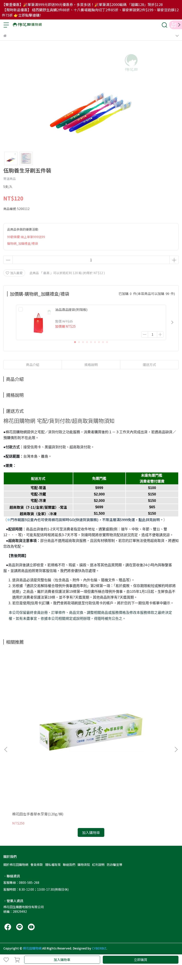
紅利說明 (98, 864)
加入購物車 (62, 959)
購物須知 (83, 864)
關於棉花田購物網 (15, 864)
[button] (172, 322)
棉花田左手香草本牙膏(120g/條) (37, 814)
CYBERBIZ (99, 948)
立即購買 (140, 959)
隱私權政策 (53, 864)
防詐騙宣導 (114, 864)
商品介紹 (32, 364)
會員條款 (36, 864)
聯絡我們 (69, 864)
